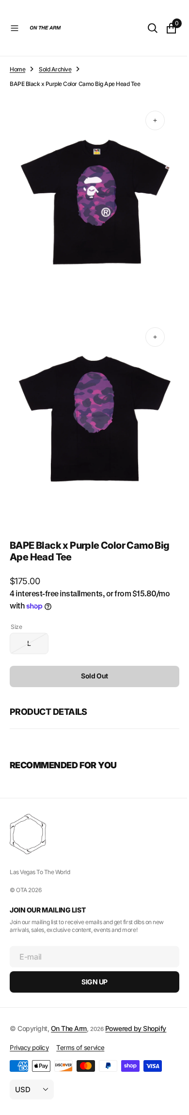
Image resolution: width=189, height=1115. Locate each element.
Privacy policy (29, 1047)
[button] (14, 28)
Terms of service (80, 1047)
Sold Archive (55, 69)
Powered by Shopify (135, 1028)
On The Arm (69, 1028)
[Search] (145, 28)
